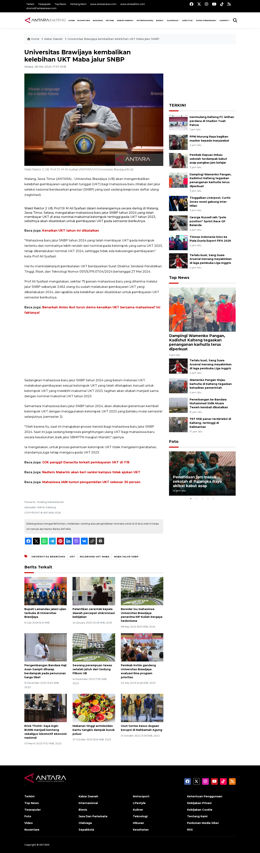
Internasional (145, 20)
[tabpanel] (202, 473)
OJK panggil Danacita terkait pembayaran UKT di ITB (85, 462)
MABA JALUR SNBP (126, 556)
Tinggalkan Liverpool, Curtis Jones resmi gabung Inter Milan (210, 201)
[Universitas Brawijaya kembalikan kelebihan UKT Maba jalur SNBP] (202, 309)
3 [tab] (202, 498)
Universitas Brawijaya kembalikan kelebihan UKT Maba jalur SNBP (113, 39)
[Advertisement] (93, 346)
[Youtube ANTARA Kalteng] (214, 4)
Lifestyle (187, 20)
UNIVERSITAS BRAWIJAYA (48, 556)
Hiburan (138, 823)
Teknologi (140, 816)
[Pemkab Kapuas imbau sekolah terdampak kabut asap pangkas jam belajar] (178, 160)
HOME (72, 20)
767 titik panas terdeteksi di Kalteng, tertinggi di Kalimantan (210, 423)
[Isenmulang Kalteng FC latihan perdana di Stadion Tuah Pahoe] (178, 122)
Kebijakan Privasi (199, 803)
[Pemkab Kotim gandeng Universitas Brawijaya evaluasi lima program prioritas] (142, 647)
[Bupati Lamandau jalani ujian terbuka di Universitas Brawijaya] (45, 591)
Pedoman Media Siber (203, 823)
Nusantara (31, 829)
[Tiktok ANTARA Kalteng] (222, 4)
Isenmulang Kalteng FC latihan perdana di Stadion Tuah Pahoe (212, 121)
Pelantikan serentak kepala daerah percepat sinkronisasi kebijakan (94, 613)
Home (35, 39)
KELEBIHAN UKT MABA (94, 556)
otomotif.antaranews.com (41, 8)
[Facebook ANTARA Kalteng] (191, 4)
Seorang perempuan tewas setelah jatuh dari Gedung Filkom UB (92, 669)
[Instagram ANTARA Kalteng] (206, 4)
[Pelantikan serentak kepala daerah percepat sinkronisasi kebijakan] (94, 591)
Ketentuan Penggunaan (204, 796)
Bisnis (159, 20)
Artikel (110, 20)
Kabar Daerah (125, 20)
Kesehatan (141, 829)
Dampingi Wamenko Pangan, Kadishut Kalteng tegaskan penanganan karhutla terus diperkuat (197, 342)
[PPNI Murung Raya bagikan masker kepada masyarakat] (178, 142)
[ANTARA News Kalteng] (45, 20)
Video (28, 823)
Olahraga (172, 20)
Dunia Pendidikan (206, 20)
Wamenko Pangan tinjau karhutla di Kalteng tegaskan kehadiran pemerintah (211, 384)
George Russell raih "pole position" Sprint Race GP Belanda (208, 221)
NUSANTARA (83, 20)
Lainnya (223, 20)
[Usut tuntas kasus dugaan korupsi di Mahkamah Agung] (142, 708)
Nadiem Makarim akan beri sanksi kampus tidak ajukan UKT (91, 472)
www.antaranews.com (103, 4)
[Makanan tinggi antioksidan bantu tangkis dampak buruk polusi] (94, 708)
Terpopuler (44, 4)
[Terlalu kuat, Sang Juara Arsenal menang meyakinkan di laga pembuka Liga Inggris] (178, 260)
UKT (72, 556)
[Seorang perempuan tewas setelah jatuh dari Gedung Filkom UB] (94, 647)
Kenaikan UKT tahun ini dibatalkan (70, 230)
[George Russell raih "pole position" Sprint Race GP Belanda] (178, 223)
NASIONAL (98, 20)
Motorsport (141, 796)
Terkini (30, 4)
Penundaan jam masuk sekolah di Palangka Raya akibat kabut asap (197, 481)
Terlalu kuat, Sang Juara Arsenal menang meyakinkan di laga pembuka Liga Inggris (211, 259)
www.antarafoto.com (132, 4)
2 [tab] (197, 498)
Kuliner (138, 809)
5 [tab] (214, 498)
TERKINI (177, 105)
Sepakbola (86, 829)
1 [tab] (191, 498)
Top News (60, 4)
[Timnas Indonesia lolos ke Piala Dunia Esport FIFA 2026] (178, 242)
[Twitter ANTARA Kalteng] (199, 4)
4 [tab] (208, 498)
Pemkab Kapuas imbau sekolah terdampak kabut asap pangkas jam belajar (208, 159)
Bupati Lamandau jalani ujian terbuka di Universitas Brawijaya (45, 613)
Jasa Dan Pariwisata (93, 816)
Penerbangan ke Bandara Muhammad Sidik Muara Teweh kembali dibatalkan (209, 403)
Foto (174, 441)
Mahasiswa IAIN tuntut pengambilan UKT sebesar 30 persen (91, 482)
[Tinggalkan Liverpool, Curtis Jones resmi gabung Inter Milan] (178, 203)
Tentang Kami (78, 4)
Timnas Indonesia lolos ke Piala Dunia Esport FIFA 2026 (210, 239)
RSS (190, 829)
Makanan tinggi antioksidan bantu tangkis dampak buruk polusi (94, 730)
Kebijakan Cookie (199, 809)
